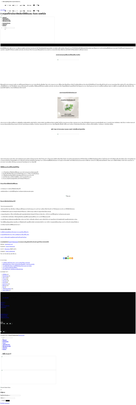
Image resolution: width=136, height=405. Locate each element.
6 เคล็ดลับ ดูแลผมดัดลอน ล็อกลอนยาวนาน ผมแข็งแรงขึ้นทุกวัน (14, 232)
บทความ (4, 277)
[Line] (68, 258)
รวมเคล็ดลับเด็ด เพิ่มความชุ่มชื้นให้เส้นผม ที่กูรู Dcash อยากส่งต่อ (17, 265)
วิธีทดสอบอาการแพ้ (6, 346)
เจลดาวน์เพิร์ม (6, 290)
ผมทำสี (4, 282)
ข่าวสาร (4, 343)
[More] (72, 258)
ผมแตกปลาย (5, 283)
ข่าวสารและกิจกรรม (4, 305)
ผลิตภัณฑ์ (5, 340)
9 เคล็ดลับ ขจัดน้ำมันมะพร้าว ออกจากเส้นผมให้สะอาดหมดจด (16, 262)
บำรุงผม (4, 279)
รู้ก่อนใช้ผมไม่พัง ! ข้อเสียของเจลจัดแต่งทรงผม (13, 269)
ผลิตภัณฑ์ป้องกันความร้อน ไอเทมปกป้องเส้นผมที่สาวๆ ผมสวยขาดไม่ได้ (19, 264)
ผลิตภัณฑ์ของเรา (4, 314)
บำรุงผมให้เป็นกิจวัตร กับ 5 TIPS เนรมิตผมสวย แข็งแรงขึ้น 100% (14, 234)
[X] (66, 258)
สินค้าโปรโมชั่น (3, 315)
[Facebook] (64, 258)
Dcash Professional (10, 246)
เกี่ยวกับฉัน (5, 347)
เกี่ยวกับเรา (2, 302)
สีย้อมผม (4, 285)
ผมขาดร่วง (5, 280)
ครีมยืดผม (5, 274)
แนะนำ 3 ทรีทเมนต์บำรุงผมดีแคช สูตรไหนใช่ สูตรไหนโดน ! (13, 237)
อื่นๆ (3, 287)
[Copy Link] (70, 258)
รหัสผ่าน (2, 398)
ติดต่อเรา (2, 304)
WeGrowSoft (21, 335)
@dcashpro (7, 249)
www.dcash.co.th (9, 244)
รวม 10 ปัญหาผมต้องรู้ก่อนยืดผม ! (10, 267)
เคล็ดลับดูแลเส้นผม (7, 288)
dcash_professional (10, 251)
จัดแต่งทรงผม (5, 276)
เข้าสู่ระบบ (7, 400)
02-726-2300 (6, 297)
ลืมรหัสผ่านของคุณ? (5, 403)
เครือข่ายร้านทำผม (4, 317)
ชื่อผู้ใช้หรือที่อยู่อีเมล (5, 395)
